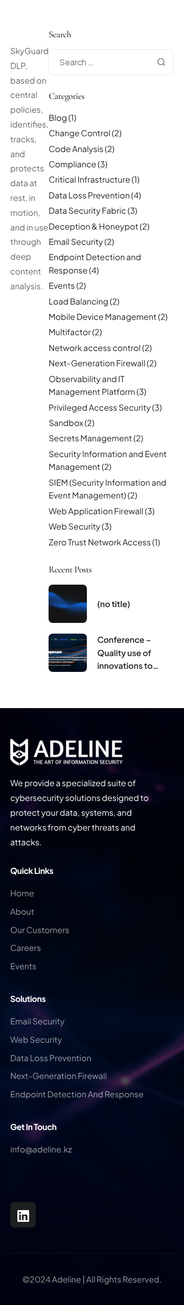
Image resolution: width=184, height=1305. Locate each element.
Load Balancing (78, 301)
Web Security (74, 526)
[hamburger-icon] (174, 40)
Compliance (72, 164)
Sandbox (66, 422)
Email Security (76, 241)
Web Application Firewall (96, 511)
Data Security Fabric (87, 210)
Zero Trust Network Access (100, 542)
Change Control (79, 133)
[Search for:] (111, 62)
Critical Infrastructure (89, 179)
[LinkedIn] (23, 1214)
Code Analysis (76, 148)
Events (62, 285)
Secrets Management (90, 438)
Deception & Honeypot (93, 226)
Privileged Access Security (100, 407)
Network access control (95, 347)
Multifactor (69, 332)
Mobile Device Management (102, 316)
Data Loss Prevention (89, 195)
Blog (58, 117)
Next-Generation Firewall (97, 363)
